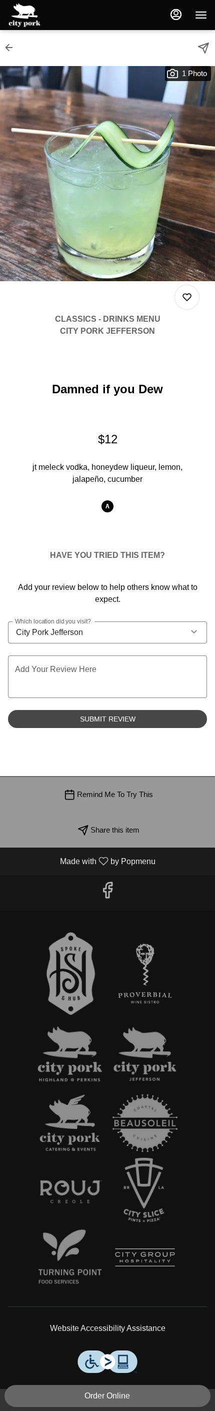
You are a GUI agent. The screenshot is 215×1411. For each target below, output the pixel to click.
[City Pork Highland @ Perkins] (70, 1056)
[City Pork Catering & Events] (70, 1123)
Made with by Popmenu (82, 861)
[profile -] (176, 15)
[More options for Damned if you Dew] (187, 297)
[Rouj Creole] (70, 1190)
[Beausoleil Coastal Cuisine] (145, 1123)
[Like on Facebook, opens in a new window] (107, 893)
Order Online (107, 1395)
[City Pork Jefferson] (145, 1056)
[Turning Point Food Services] (70, 1257)
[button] (12, 47)
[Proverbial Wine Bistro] (145, 974)
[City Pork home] (53, 15)
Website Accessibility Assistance (108, 1328)
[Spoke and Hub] (70, 974)
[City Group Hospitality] (145, 1257)
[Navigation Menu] (201, 15)
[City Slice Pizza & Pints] (145, 1190)
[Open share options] (203, 48)
